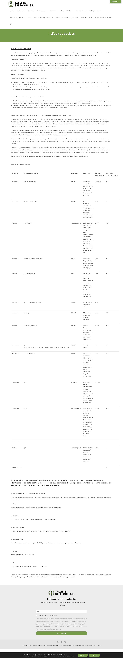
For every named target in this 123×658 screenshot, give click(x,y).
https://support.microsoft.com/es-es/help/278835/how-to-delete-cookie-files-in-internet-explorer (41, 531)
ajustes (71, 656)
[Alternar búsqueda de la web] (11, 24)
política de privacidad (51, 615)
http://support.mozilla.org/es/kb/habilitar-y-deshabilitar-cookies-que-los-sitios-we (36, 507)
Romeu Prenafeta (39, 645)
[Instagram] (65, 642)
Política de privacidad (52, 645)
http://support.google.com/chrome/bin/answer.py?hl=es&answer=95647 (33, 519)
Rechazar (94, 655)
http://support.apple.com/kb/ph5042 (22, 555)
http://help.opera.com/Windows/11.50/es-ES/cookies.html (29, 566)
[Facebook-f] (61, 642)
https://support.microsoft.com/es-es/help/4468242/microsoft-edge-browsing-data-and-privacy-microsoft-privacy (46, 543)
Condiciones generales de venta (91, 645)
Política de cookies (66, 645)
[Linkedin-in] (58, 642)
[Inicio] (61, 36)
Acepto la (48, 615)
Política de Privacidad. (55, 629)
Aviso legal (76, 645)
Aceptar (82, 655)
